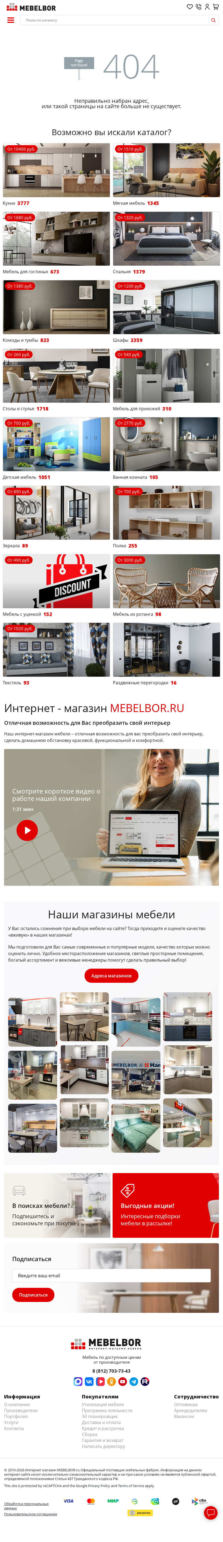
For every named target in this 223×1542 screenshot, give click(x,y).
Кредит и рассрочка (103, 1428)
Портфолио (16, 1416)
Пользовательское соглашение (30, 1514)
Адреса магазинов (111, 976)
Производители (21, 1410)
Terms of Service (131, 1485)
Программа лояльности (107, 1410)
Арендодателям (190, 1410)
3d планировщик (100, 1416)
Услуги (11, 1422)
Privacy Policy (99, 1485)
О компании (17, 1404)
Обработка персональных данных (26, 1505)
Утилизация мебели (103, 1404)
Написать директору (103, 1446)
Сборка (89, 1434)
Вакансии (184, 1416)
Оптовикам (186, 1404)
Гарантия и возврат (102, 1440)
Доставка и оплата (101, 1422)
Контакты (14, 1428)
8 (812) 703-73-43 (111, 1371)
